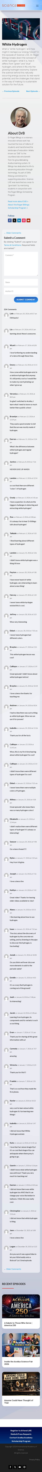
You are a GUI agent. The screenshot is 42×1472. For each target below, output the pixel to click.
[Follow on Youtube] (28, 220)
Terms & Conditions (12, 245)
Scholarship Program (21, 1441)
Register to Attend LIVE (21, 1431)
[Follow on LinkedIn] (19, 220)
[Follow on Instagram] (24, 220)
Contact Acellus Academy (21, 1438)
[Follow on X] (14, 220)
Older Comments (12, 233)
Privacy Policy (34, 1460)
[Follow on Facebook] (10, 220)
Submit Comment (26, 300)
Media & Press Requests (21, 1434)
